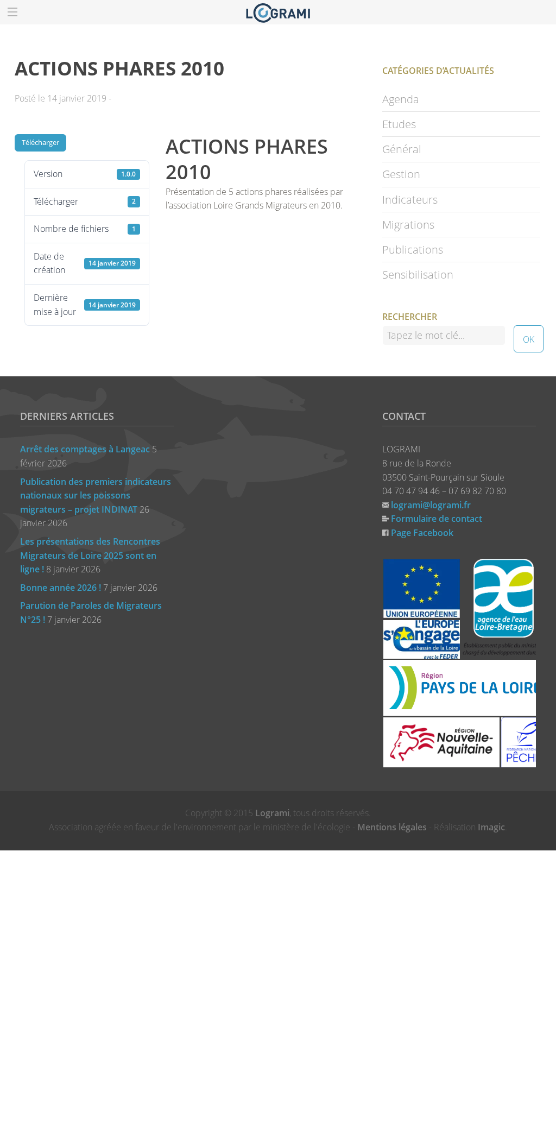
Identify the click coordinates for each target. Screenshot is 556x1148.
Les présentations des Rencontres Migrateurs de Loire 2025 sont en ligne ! (90, 555)
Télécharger (40, 142)
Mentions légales (392, 827)
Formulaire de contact (436, 519)
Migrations (408, 224)
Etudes (399, 124)
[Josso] (278, 12)
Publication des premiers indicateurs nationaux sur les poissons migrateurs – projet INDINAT (95, 495)
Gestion (401, 174)
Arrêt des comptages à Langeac (85, 449)
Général (401, 149)
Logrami (272, 813)
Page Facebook (422, 533)
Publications (412, 249)
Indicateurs (410, 199)
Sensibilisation (417, 274)
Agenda (400, 99)
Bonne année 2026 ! (60, 588)
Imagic (491, 827)
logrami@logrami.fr (431, 505)
